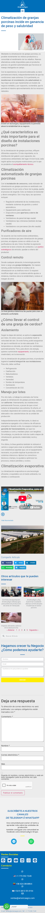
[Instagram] (29, 860)
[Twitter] (10, 860)
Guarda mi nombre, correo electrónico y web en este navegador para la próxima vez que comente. (22, 777)
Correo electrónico (10, 755)
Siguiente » (33, 630)
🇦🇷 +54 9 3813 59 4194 (22, 891)
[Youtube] (16, 860)
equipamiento (23, 352)
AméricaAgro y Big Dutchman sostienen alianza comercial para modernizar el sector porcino (34, 603)
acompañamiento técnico (23, 164)
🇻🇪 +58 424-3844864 (22, 884)
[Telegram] (14, 841)
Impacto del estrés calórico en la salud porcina (11, 627)
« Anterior (10, 630)
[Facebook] (3, 860)
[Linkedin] (22, 860)
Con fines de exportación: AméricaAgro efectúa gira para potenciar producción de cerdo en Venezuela (11, 602)
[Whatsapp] (31, 841)
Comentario (7, 716)
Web (3, 764)
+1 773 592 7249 (24, 876)
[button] (22, 11)
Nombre (5, 745)
